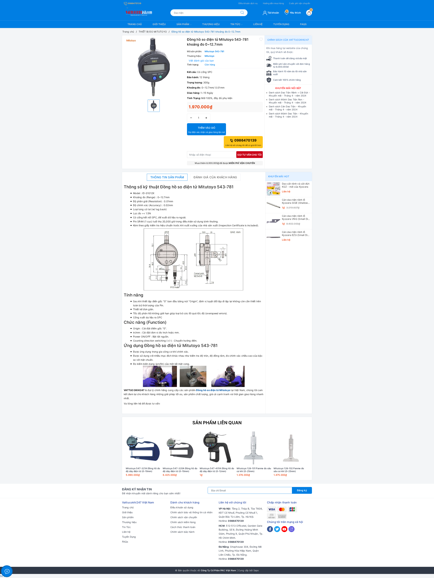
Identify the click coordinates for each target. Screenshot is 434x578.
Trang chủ (134, 24)
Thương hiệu (211, 24)
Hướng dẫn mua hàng (273, 3)
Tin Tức (235, 24)
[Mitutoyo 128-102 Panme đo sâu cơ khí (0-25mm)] (291, 448)
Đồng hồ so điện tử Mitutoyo (213, 390)
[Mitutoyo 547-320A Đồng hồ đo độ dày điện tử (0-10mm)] (180, 448)
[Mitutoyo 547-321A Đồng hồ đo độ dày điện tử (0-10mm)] (143, 448)
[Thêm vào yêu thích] (261, 39)
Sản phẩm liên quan (217, 422)
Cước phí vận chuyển (299, 3)
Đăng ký (302, 490)
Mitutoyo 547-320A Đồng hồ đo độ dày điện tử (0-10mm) (180, 470)
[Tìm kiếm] (242, 12)
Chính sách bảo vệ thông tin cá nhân (191, 512)
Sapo (256, 570)
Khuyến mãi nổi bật (288, 88)
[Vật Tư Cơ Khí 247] (138, 12)
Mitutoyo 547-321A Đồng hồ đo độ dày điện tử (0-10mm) (143, 470)
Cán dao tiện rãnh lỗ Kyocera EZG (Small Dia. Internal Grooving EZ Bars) (296, 234)
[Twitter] (277, 529)
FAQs (303, 24)
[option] (154, 67)
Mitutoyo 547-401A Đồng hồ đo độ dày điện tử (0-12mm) (217, 470)
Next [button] (318, 456)
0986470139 (134, 3)
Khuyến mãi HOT (278, 176)
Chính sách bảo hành (182, 531)
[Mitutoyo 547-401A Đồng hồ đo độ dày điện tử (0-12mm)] (217, 448)
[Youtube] (284, 529)
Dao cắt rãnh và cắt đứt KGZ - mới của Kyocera (295, 185)
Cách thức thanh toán (182, 527)
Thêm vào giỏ (206, 129)
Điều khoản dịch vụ (248, 3)
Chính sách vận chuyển (183, 517)
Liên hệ (258, 24)
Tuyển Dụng (281, 24)
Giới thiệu (159, 24)
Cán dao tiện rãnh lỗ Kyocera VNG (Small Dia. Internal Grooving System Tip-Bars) (296, 217)
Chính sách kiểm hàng (183, 522)
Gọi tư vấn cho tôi (249, 154)
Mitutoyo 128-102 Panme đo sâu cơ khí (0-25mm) (289, 470)
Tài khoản (273, 12)
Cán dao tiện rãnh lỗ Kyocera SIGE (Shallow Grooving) (295, 201)
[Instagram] (291, 529)
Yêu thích (293, 12)
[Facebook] (270, 529)
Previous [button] (115, 456)
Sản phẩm (183, 24)
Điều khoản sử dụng (181, 507)
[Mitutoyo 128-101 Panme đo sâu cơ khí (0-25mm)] (254, 448)
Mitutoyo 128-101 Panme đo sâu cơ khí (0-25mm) (254, 470)
